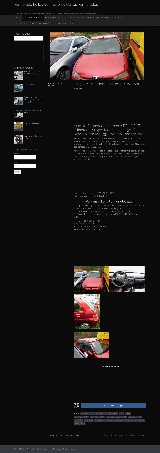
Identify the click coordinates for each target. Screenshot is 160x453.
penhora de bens (135, 417)
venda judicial (80, 424)
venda (106, 420)
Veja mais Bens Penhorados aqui (110, 201)
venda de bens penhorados (134, 420)
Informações (45, 23)
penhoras (98, 420)
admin (78, 88)
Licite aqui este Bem (109, 366)
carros (128, 413)
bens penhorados (87, 413)
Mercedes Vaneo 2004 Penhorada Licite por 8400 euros (125, 436)
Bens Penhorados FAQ (64, 23)
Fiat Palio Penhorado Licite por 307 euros (64, 436)
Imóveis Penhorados (75, 18)
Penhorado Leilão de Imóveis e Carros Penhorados (56, 4)
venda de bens (116, 420)
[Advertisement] (91, 106)
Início (18, 18)
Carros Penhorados (33, 18)
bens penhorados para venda (106, 413)
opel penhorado (121, 417)
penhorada (78, 420)
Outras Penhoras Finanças (99, 18)
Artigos (118, 18)
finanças (110, 417)
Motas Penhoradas (53, 18)
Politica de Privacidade (26, 23)
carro (121, 413)
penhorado (89, 420)
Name (16, 154)
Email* (16, 162)
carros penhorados (97, 417)
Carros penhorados (81, 417)
